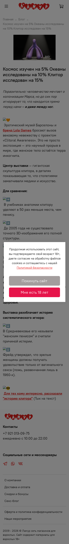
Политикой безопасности (34, 268)
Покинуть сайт (34, 280)
